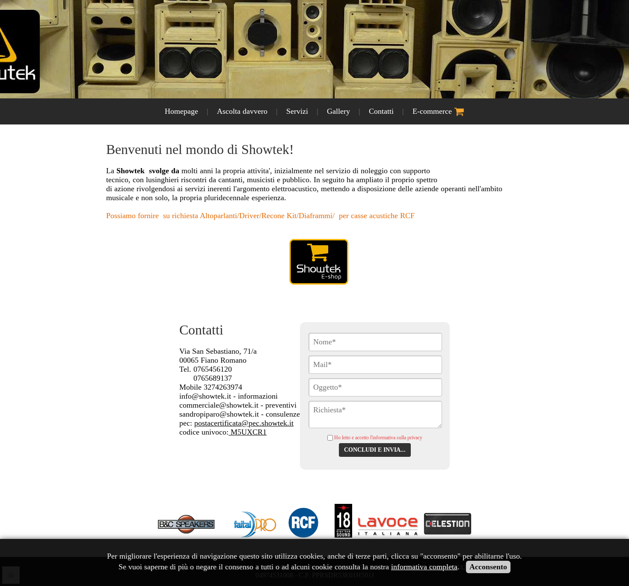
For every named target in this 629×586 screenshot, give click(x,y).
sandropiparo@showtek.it (219, 414)
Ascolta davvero (242, 111)
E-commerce (433, 111)
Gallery (338, 111)
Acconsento (488, 566)
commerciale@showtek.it (218, 405)
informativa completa (424, 566)
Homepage (181, 111)
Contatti (381, 111)
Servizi (297, 111)
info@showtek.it (205, 396)
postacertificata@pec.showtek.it (244, 423)
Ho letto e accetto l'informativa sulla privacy (378, 438)
